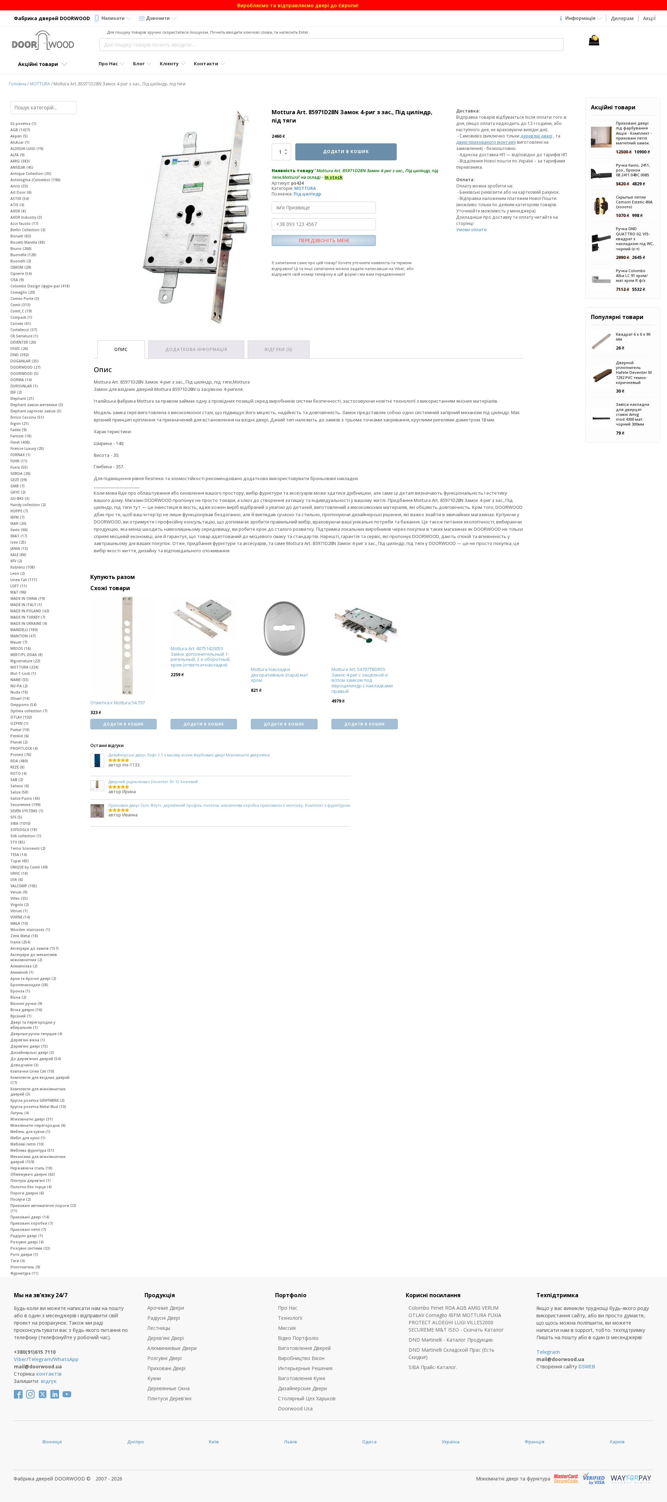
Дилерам (622, 18)
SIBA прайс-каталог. (433, 1367)
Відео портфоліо (298, 1338)
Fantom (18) (21, 436)
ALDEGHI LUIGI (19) (26, 148)
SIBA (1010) (20, 823)
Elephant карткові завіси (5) (35, 411)
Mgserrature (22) (25, 660)
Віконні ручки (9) (26, 1003)
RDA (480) (19, 760)
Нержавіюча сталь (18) (31, 1168)
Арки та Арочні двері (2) (33, 978)
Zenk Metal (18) (24, 935)
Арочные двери (165, 1307)
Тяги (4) (17, 1260)
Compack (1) (21, 317)
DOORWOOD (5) (24, 373)
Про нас (287, 1307)
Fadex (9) (18, 429)
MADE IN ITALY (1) (26, 604)
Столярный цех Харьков (307, 1398)
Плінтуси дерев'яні (169, 1398)
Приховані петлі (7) (28, 1229)
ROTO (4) (18, 773)
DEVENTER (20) (23, 342)
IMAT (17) (18, 536)
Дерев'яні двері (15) (29, 1046)
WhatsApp (66, 1359)
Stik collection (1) (25, 835)
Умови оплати (471, 230)
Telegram (40, 1359)
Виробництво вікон (301, 1358)
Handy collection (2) (28, 504)
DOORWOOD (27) (25, 367)
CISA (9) (17, 279)
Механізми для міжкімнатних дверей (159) (38, 1159)
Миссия (287, 1328)
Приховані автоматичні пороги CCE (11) (43, 1208)
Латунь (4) (19, 1112)
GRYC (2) (18, 492)
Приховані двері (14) (29, 1217)
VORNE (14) (20, 917)
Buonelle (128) (23, 254)
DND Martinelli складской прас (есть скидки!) (451, 1353)
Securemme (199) (25, 804)
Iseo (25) (18, 542)
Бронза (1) (20, 991)
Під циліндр (307, 194)
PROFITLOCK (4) (24, 748)
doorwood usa (295, 1408)
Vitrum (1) (19, 910)
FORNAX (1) (20, 454)
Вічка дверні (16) (26, 1009)
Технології (290, 1318)
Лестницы (158, 1328)
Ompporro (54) (23, 704)
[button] (246, 119)
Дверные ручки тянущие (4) (36, 1033)
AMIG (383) (20, 161)
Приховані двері (166, 1368)
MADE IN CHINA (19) (27, 598)
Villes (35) (19, 898)
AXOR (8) (18, 211)
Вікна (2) (18, 997)
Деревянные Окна (168, 1388)
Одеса (369, 1441)
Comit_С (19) (21, 311)
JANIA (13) (19, 548)
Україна (451, 1441)
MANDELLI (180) (24, 629)
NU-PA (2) (19, 685)
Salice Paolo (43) (25, 798)
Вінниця (52, 1441)
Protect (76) (20, 754)
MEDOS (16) (20, 648)
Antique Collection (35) (30, 173)
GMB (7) (17, 486)
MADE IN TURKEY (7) (28, 617)
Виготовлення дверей (304, 1348)
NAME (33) (19, 679)
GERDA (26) (20, 473)
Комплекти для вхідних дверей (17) (39, 1080)
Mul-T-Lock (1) (23, 673)
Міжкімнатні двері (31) (31, 1119)
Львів (290, 1441)
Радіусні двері (163, 1318)
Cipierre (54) (21, 273)
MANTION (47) (23, 635)
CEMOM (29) (20, 267)
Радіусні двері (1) (26, 1235)
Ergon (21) (19, 423)
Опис (121, 349)
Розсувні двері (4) (27, 1242)
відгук (49, 1381)
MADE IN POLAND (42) (29, 611)
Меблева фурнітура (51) (32, 1150)
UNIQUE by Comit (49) (29, 867)
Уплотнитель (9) (25, 1267)
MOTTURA (40, 84)
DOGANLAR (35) (24, 361)
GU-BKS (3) (20, 498)
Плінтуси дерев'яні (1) (30, 1180)
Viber (20, 1359)
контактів (49, 1373)
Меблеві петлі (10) (27, 1144)
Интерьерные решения (305, 1368)
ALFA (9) (17, 154)
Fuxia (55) (19, 467)
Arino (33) (19, 186)
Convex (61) (20, 323)
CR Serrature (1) (24, 336)
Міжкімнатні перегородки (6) (38, 1125)
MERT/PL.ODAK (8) (26, 654)
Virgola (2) (19, 904)
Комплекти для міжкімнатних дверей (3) (38, 1091)
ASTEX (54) (19, 198)
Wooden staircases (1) (30, 929)
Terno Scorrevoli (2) (28, 848)
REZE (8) (17, 767)
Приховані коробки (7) (31, 1223)
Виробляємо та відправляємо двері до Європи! (333, 5)
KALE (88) (18, 554)
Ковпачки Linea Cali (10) (32, 1071)
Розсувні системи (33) (30, 1248)
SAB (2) (16, 779)
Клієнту (169, 63)
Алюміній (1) (22, 972)
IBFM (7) (17, 517)
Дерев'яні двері (165, 1338)
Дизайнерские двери (302, 1388)
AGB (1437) (20, 129)
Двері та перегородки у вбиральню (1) (32, 1025)
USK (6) (16, 879)
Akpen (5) (19, 136)
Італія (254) (20, 942)
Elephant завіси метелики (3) (36, 404)
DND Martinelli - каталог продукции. (451, 1339)
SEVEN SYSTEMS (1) (26, 810)
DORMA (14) (21, 379)
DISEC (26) (19, 348)
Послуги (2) (20, 1199)
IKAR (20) (18, 523)
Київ (214, 1441)
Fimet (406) (20, 442)
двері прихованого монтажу (486, 142)
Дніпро (135, 1441)
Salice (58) (19, 792)
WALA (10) (19, 923)
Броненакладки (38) (29, 984)
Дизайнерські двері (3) (32, 1052)
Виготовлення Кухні (301, 1378)
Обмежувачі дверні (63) (32, 1174)
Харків (617, 1441)
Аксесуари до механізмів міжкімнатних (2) (33, 957)
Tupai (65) (19, 860)
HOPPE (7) (19, 511)
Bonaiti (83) (20, 236)
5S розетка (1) (23, 123)
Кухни (154, 1378)
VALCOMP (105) (23, 885)
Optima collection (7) (29, 710)
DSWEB (586, 1366)
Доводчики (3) (24, 1065)
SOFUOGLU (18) (23, 829)
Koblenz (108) (22, 567)
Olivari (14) (20, 698)
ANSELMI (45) (21, 167)
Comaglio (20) (22, 292)
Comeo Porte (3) (24, 298)
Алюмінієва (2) (24, 966)
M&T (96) (18, 592)
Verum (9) (18, 892)
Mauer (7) (18, 642)
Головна (17, 84)
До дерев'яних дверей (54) (35, 1058)
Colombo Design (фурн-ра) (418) (40, 286)
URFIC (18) (19, 873)
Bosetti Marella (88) (27, 242)
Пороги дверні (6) (27, 1193)
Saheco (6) (19, 785)
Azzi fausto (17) (24, 223)
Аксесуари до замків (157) (34, 948)
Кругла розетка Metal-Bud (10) (38, 1106)
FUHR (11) (18, 461)
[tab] (121, 350)
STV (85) (17, 842)
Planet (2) (19, 742)
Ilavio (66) (19, 529)
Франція (534, 1441)
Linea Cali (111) (23, 579)
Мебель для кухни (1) (30, 1131)
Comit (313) (20, 304)
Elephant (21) (22, 398)
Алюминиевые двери (172, 1348)
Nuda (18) (19, 692)
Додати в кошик (346, 151)
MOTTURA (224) (24, 667)
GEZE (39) (18, 479)
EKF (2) (16, 392)
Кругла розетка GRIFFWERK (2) (37, 1100)
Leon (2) (17, 573)
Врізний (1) (21, 1016)
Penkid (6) (19, 735)
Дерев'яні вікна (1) (27, 1040)
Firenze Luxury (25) (27, 448)
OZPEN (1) (19, 723)
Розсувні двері (164, 1358)
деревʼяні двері (536, 136)
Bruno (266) (21, 248)
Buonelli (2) (20, 261)
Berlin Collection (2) (28, 229)
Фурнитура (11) (24, 1273)
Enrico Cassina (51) (27, 417)
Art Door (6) (21, 192)
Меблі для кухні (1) (28, 1137)
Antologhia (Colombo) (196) (35, 179)
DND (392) (19, 354)
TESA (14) (18, 854)
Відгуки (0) (279, 349)
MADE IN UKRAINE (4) (28, 623)
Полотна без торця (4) (31, 1186)
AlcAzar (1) (20, 142)
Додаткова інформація (196, 349)
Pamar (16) (20, 729)
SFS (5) (16, 817)
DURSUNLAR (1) (24, 386)
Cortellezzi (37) (23, 329)
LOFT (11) (18, 586)
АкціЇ (649, 18)
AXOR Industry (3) (26, 217)
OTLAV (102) (21, 717)
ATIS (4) (17, 204)
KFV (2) (16, 561)
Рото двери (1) (24, 1254)
